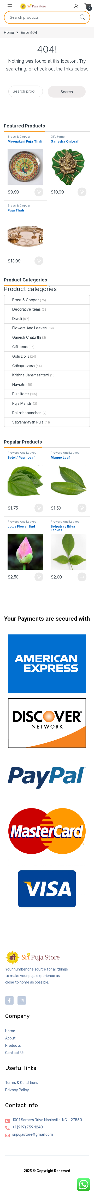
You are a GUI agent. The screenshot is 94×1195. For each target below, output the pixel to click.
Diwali (17, 318)
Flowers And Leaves (29, 328)
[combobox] (39, 17)
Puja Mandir (22, 403)
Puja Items (20, 393)
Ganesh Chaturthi (26, 337)
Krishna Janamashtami (30, 375)
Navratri (18, 384)
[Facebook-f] (9, 1000)
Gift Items (58, 136)
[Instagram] (21, 1000)
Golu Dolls (20, 356)
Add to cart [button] (38, 192)
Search (82, 17)
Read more (82, 577)
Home (9, 32)
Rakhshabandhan (27, 412)
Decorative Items (26, 309)
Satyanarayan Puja (28, 422)
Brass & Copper (19, 136)
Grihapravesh (23, 365)
